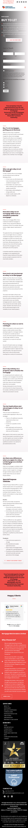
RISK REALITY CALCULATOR (11, 719)
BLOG (5, 734)
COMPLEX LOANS (8, 711)
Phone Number (7, 64)
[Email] (19, 2)
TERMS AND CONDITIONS (10, 733)
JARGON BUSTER (8, 717)
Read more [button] (8, 618)
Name (5, 51)
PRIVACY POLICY (8, 731)
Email (4, 58)
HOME (5, 725)
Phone (6, 82)
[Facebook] (21, 2)
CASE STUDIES (7, 715)
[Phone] (17, 2)
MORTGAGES (7, 708)
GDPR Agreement (10, 70)
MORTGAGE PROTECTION (10, 713)
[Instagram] (23, 2)
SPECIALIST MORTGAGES (10, 710)
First (4, 56)
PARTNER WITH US (8, 727)
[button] (24, 612)
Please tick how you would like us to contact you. (14, 80)
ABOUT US (6, 706)
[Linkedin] (26, 2)
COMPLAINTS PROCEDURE (11, 736)
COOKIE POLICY (8, 729)
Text (6, 85)
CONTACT (6, 738)
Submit (5, 90)
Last (16, 56)
